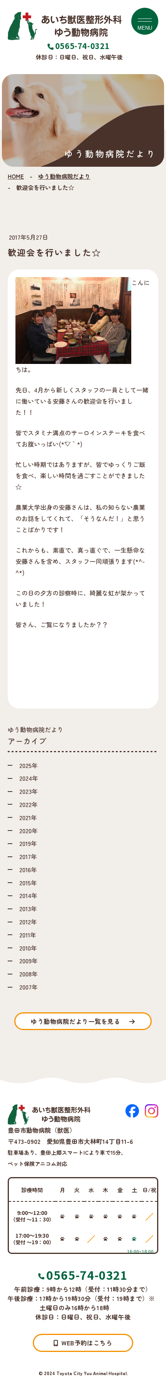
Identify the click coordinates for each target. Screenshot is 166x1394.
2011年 (27, 934)
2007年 (28, 986)
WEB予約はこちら (86, 1342)
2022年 (28, 804)
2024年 (28, 778)
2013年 (28, 908)
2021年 (28, 817)
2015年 (28, 882)
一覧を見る (75, 1021)
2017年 (28, 856)
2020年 (28, 830)
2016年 (28, 869)
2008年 (28, 973)
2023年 (28, 791)
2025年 (28, 765)
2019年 (28, 843)
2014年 (28, 895)
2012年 (28, 921)
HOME (16, 176)
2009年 (28, 960)
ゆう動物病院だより (64, 176)
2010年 (28, 947)
